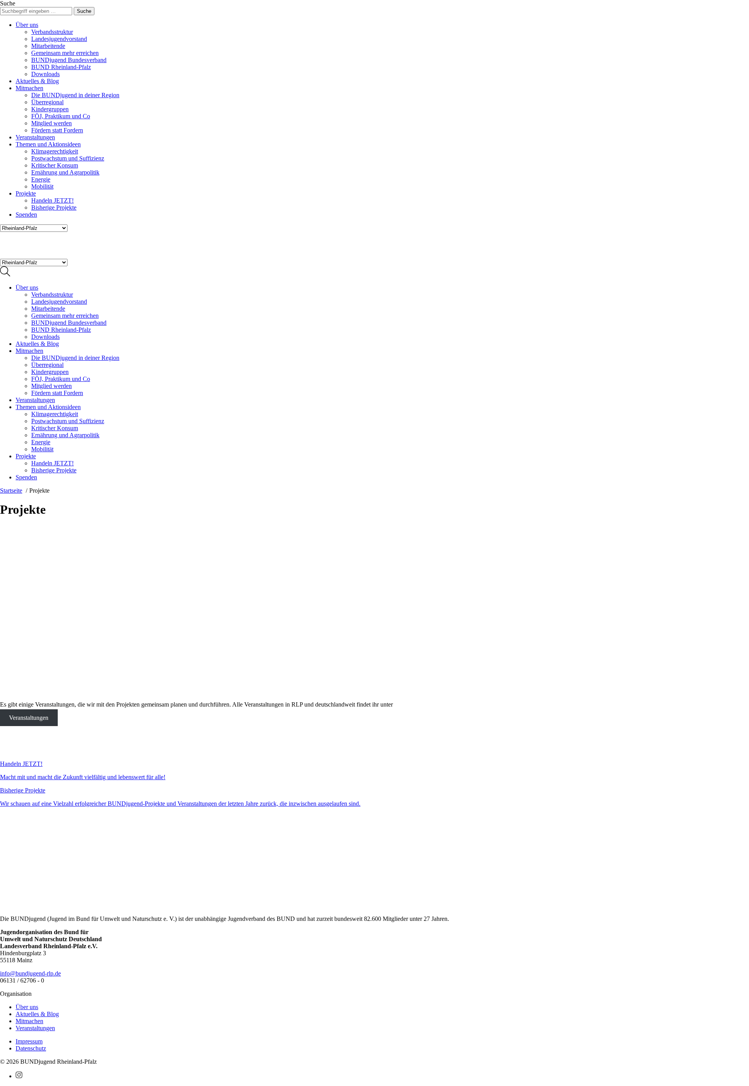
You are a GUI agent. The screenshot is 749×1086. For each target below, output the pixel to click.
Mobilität (42, 186)
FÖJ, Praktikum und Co (60, 116)
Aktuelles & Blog (37, 81)
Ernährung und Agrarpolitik (65, 172)
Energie (40, 179)
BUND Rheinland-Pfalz (61, 67)
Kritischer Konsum (54, 165)
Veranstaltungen (35, 137)
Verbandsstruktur (52, 31)
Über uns (27, 24)
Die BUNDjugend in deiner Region (75, 95)
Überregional (47, 102)
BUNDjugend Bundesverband (68, 60)
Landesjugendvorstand (59, 39)
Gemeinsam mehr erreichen (65, 53)
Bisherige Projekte (53, 207)
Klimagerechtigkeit (54, 151)
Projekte (26, 193)
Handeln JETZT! (52, 200)
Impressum (29, 1041)
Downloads (45, 74)
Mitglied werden (51, 123)
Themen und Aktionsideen (48, 144)
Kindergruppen (50, 109)
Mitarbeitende (48, 46)
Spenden (26, 214)
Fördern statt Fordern (57, 130)
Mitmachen (29, 88)
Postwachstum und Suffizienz (67, 158)
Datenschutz (31, 1048)
